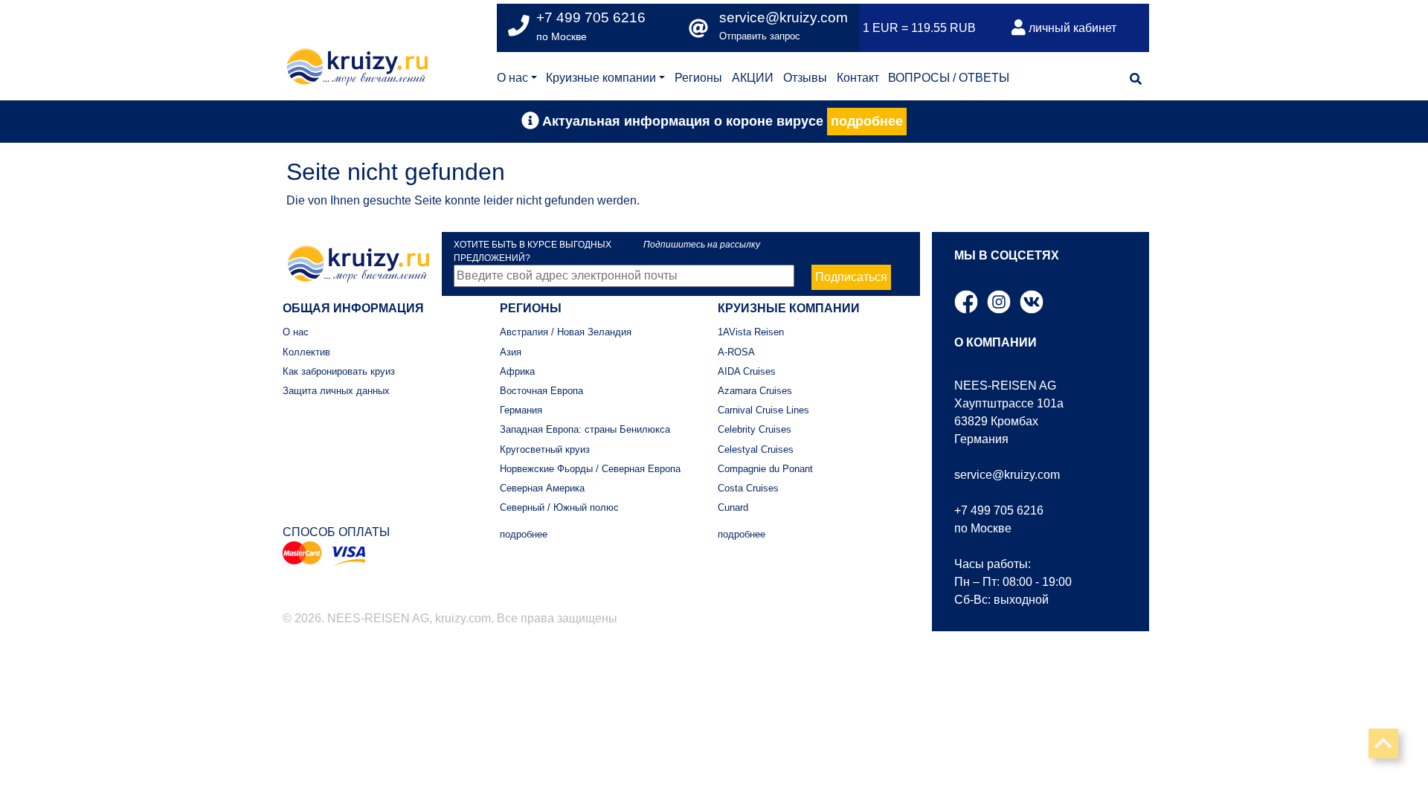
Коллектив (306, 352)
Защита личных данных (336, 390)
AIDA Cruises (747, 371)
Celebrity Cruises (754, 429)
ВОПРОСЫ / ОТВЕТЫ (948, 77)
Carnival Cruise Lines (763, 410)
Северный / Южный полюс (559, 507)
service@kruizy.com (783, 17)
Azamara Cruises (755, 390)
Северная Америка (542, 488)
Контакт (858, 77)
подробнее (867, 121)
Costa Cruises (748, 488)
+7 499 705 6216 (998, 510)
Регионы (698, 77)
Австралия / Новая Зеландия (565, 332)
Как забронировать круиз (339, 371)
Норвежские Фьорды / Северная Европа (590, 468)
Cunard (733, 507)
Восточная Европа (541, 390)
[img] (1136, 79)
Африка (517, 371)
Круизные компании (601, 77)
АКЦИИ (753, 77)
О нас (512, 77)
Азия (510, 352)
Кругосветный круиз (545, 449)
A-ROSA (736, 352)
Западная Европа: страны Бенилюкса (585, 429)
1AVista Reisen (751, 332)
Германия (521, 410)
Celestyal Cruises (756, 449)
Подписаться (851, 277)
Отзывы (805, 77)
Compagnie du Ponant (765, 468)
